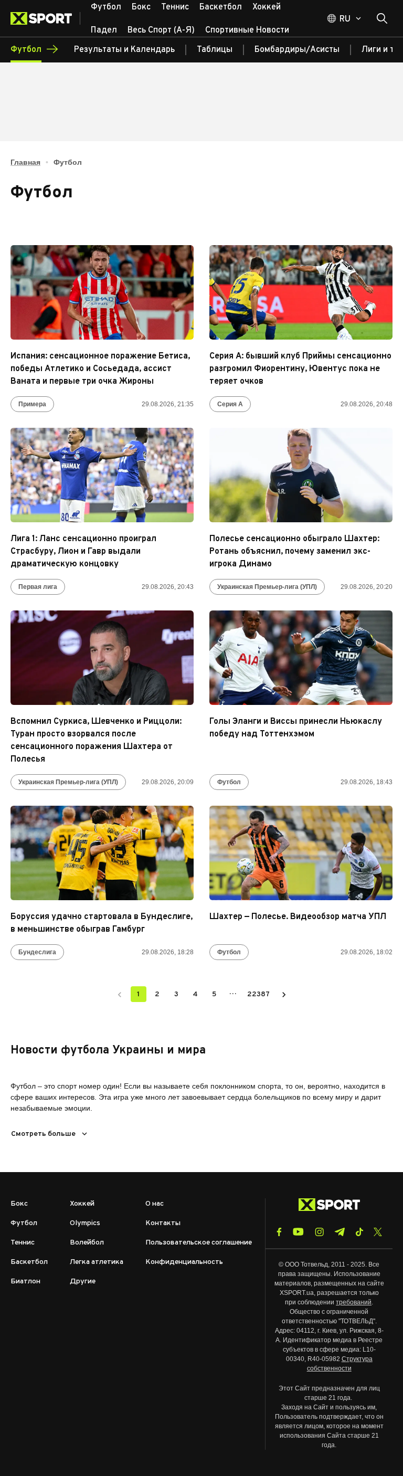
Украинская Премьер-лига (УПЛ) (267, 587)
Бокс (19, 1203)
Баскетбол (29, 1262)
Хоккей (82, 1203)
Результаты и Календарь (124, 50)
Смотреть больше (43, 1134)
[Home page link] (45, 18)
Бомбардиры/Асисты (297, 50)
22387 (258, 994)
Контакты (163, 1223)
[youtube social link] (298, 1232)
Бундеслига (37, 952)
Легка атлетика (96, 1262)
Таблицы (214, 50)
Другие (83, 1281)
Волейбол (87, 1242)
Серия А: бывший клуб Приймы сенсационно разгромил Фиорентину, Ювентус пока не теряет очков (300, 369)
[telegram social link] (339, 1232)
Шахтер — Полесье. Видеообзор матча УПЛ (297, 917)
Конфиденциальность (184, 1262)
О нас (154, 1203)
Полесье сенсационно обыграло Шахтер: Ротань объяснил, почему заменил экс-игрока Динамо (294, 552)
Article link (102, 292)
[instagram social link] (319, 1232)
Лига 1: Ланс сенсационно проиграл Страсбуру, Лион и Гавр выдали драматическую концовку (83, 552)
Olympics (85, 1223)
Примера (32, 404)
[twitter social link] (378, 1232)
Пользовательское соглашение (198, 1242)
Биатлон (25, 1281)
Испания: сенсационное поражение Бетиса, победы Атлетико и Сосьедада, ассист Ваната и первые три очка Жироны (100, 369)
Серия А (230, 404)
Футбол (229, 782)
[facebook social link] (279, 1232)
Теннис (22, 1242)
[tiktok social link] (359, 1232)
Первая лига (37, 587)
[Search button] (382, 18)
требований (354, 1302)
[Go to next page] (284, 994)
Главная (25, 162)
